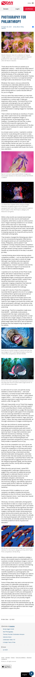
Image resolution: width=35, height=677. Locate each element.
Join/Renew (29, 9)
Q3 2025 (5, 650)
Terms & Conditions (21, 657)
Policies (13, 657)
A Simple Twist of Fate (9, 642)
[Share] (33, 27)
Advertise (29, 657)
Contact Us (4, 659)
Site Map (7, 657)
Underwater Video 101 (9, 639)
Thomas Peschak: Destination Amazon (13, 634)
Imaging (12, 626)
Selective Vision (7, 637)
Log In (17, 9)
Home (2, 657)
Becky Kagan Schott (8, 629)
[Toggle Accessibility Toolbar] (31, 673)
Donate (5, 9)
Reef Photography (8, 632)
